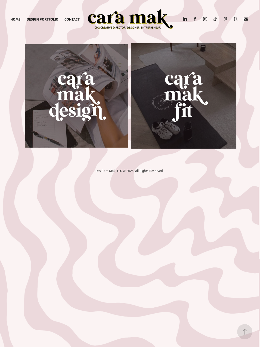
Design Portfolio (42, 19)
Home (15, 19)
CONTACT (72, 19)
